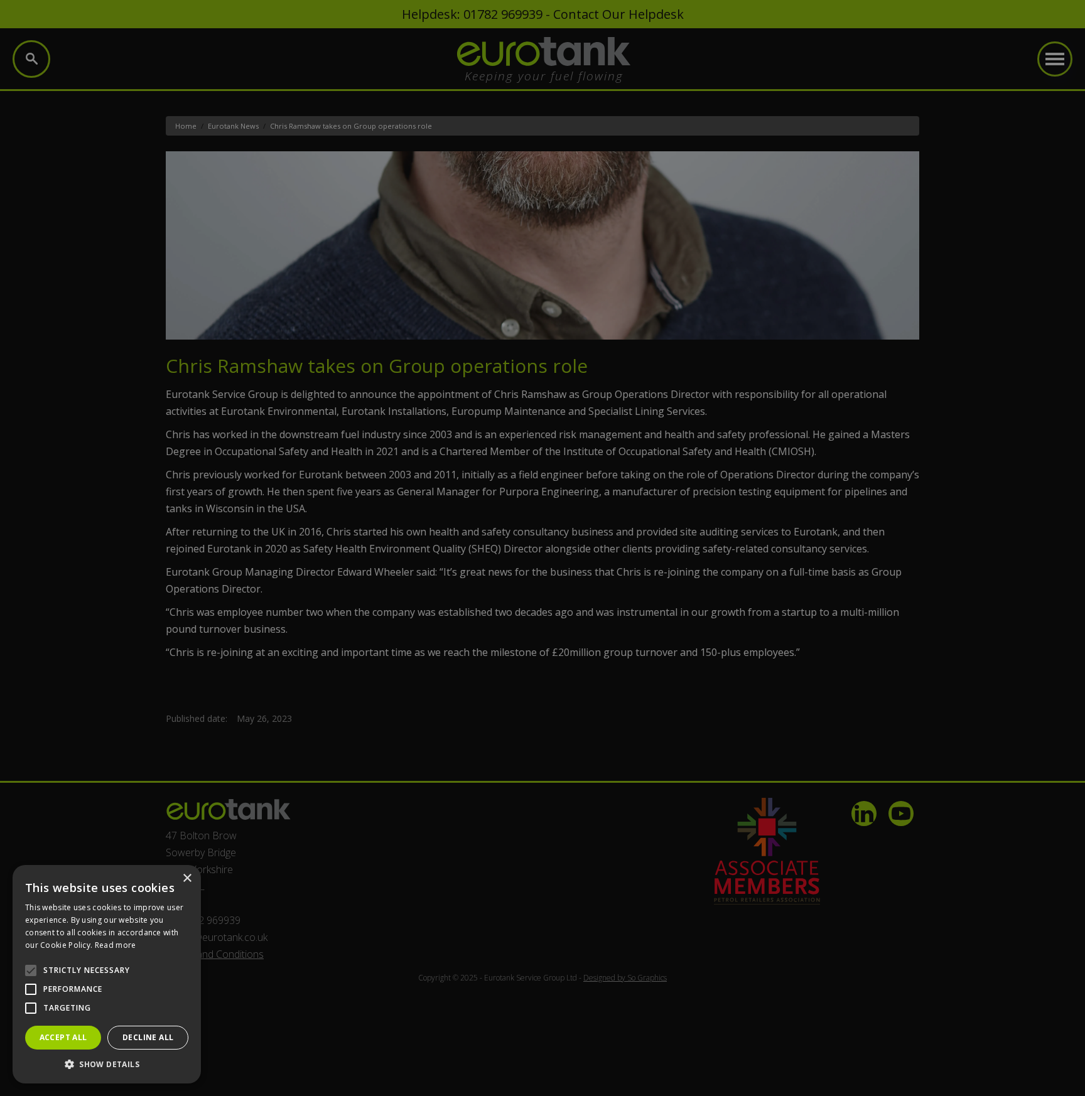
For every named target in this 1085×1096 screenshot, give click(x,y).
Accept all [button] (63, 1037)
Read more (115, 945)
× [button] (187, 878)
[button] (106, 1064)
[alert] (542, 548)
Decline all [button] (147, 1037)
